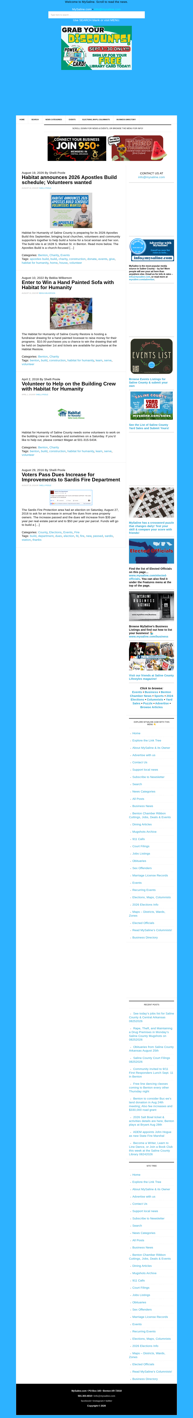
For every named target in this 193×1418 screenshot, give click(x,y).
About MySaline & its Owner (151, 747)
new (88, 536)
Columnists (155, 699)
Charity (54, 255)
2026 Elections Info (145, 904)
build (53, 259)
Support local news (145, 769)
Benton (43, 255)
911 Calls (138, 839)
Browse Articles (151, 707)
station (26, 539)
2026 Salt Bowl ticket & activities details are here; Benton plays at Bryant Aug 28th (151, 1120)
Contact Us (139, 762)
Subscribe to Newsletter (148, 777)
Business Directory (145, 937)
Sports (159, 696)
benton (34, 360)
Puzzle (148, 703)
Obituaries (139, 861)
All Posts (138, 799)
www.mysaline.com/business (148, 636)
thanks (37, 539)
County (42, 532)
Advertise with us (143, 755)
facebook (86, 1401)
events (102, 259)
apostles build (39, 259)
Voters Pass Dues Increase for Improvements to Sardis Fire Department (71, 477)
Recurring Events (144, 890)
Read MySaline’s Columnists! (152, 930)
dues (58, 536)
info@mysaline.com (107, 9)
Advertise (162, 703)
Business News (142, 806)
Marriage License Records (150, 875)
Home (136, 733)
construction (77, 259)
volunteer (75, 262)
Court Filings (140, 846)
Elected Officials (143, 923)
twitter (109, 1401)
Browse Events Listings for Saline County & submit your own (148, 382)
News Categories (143, 791)
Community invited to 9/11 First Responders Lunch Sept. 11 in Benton (151, 1072)
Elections (55, 532)
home (54, 262)
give (112, 259)
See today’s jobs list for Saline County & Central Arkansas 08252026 (151, 1017)
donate (92, 259)
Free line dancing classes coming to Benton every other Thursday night (149, 1087)
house (63, 262)
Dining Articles (142, 824)
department (46, 536)
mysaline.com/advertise (141, 279)
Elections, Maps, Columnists (151, 897)
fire (82, 536)
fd (77, 536)
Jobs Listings (141, 853)
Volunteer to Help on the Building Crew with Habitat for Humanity (69, 386)
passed (98, 536)
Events (65, 255)
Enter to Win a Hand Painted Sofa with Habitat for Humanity (68, 284)
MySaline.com (81, 9)
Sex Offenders (142, 868)
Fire (77, 532)
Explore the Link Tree (146, 740)
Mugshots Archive (144, 831)
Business (151, 692)
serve (108, 360)
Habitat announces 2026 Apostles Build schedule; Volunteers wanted (69, 179)
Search (137, 784)
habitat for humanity (35, 262)
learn (99, 360)
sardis (109, 536)
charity (63, 259)
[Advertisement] (96, 93)
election (69, 536)
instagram (98, 1401)
